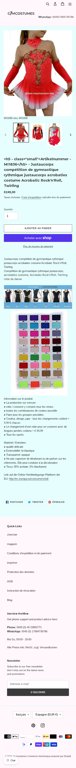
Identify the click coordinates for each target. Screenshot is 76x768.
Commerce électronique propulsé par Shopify (49, 756)
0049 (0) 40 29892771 (29, 627)
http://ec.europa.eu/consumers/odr (29, 478)
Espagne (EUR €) (47, 714)
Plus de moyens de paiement (38, 246)
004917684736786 (63, 16)
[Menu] (70, 4)
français (21, 714)
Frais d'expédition (31, 197)
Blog (9, 600)
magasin (12, 543)
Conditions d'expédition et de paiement (29, 553)
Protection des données (20, 571)
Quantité (8, 209)
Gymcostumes (20, 756)
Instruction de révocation (21, 590)
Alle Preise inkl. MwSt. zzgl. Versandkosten (32, 647)
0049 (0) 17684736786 (34, 631)
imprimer (12, 562)
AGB (10, 581)
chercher (12, 534)
